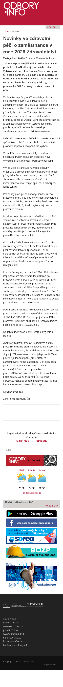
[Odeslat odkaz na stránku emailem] (58, 408)
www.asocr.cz (10, 622)
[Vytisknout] (53, 408)
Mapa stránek (50, 664)
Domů (7, 31)
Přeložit (51, 27)
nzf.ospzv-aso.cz (12, 637)
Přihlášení (41, 440)
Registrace (22, 440)
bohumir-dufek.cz (12, 641)
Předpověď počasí (31, 492)
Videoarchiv (51, 505)
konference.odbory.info (15, 645)
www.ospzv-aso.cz (13, 626)
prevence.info (10, 630)
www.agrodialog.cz (13, 633)
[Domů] (31, 8)
